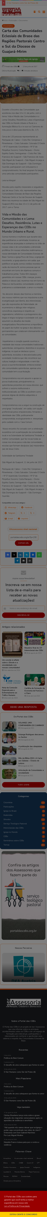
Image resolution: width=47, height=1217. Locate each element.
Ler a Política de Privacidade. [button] (17, 1206)
